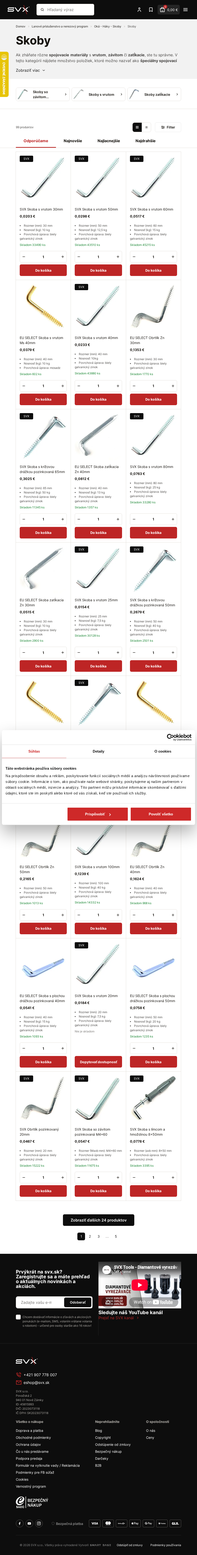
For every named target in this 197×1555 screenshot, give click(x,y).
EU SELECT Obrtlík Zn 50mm (37, 869)
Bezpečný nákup (108, 1451)
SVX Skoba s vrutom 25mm (96, 600)
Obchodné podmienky (33, 1437)
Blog (98, 1430)
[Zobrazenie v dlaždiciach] (137, 127)
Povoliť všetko (161, 814)
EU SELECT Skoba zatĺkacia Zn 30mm (42, 602)
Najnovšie (73, 140)
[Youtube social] (29, 1523)
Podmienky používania (165, 1545)
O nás (150, 1430)
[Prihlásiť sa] (139, 9)
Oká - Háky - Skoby (108, 26)
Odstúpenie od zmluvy (113, 1444)
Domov (21, 26)
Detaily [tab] (99, 751)
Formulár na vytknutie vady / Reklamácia (48, 1465)
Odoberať (78, 1302)
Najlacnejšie (109, 140)
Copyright (103, 1437)
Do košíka (43, 270)
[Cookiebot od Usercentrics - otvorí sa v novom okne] (170, 737)
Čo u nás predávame (32, 1451)
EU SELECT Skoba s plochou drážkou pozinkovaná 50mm (152, 998)
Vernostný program (31, 1486)
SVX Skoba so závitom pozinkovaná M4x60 (92, 1131)
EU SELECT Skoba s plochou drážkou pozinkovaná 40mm (42, 998)
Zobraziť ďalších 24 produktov (99, 1220)
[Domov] (19, 9)
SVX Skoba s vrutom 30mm (41, 209)
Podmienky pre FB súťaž (35, 1472)
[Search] (42, 10)
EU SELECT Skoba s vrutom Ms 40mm (41, 340)
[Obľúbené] (151, 9)
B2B (98, 1465)
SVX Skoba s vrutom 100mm (97, 867)
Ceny (150, 1437)
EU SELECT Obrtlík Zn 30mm (147, 340)
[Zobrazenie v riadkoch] (146, 127)
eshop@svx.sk (36, 1382)
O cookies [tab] (163, 751)
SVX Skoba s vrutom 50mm (96, 209)
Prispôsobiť (95, 814)
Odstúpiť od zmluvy (130, 1545)
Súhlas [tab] (34, 751)
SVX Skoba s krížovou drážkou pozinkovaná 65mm (42, 469)
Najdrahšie (145, 140)
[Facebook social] (20, 1523)
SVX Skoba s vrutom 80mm (151, 467)
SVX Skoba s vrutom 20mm (96, 996)
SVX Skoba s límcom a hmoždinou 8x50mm (147, 1131)
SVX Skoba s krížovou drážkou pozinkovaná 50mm (152, 602)
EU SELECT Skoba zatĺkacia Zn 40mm (97, 469)
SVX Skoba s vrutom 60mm (151, 209)
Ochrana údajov (28, 1444)
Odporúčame (36, 140)
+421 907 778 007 (40, 1374)
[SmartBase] (100, 1545)
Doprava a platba (29, 1430)
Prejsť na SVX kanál (116, 1317)
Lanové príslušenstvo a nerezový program (60, 26)
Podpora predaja (29, 1458)
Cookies (22, 1479)
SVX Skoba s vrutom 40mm (96, 338)
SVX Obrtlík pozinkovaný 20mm (39, 1131)
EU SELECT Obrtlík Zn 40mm (147, 869)
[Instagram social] (39, 1523)
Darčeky (101, 1458)
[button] (31, 70)
